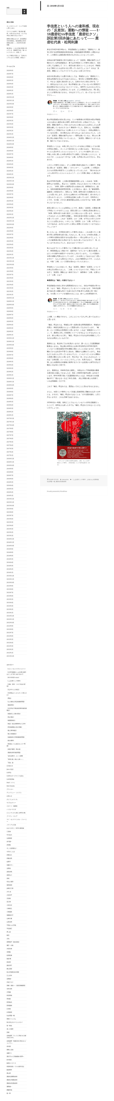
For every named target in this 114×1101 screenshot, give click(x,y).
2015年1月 (10, 535)
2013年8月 (10, 589)
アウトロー (10, 789)
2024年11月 (10, 141)
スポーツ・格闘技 (12, 806)
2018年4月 (10, 405)
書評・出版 (10, 945)
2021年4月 (10, 285)
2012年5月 (10, 639)
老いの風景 (10, 1029)
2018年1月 (10, 415)
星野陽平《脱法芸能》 (13, 942)
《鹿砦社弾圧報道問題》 (14, 752)
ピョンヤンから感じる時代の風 (16, 813)
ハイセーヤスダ (11, 809)
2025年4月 (10, 124)
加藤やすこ (10, 865)
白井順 (9, 1009)
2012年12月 (10, 616)
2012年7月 (10, 633)
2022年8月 (10, 231)
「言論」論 (10, 763)
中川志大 (9, 835)
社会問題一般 (11, 1015)
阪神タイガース (11, 1063)
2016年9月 (10, 469)
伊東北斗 (9, 855)
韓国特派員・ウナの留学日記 (15, 1066)
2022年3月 (10, 248)
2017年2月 (10, 452)
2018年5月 (10, 402)
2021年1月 (10, 294)
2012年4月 (10, 643)
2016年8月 (10, 472)
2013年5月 (10, 599)
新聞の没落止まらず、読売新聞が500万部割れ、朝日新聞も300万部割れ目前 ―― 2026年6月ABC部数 (17, 42)
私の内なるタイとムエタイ (15, 1022)
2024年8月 (10, 151)
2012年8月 (10, 629)
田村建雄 (9, 1005)
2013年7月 (10, 592)
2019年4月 (10, 365)
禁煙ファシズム (11, 1019)
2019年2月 (10, 372)
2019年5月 (10, 361)
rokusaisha (65, 479)
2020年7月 (10, 315)
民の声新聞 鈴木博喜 (13, 972)
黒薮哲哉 (9, 1090)
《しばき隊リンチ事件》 (14, 681)
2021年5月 (10, 281)
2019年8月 (10, 351)
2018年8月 (10, 392)
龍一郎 (9, 1093)
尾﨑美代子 (10, 915)
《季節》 (9, 698)
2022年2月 (10, 251)
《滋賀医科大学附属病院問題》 (16, 737)
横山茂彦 (9, 969)
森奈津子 (9, 965)
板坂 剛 (9, 959)
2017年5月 (10, 442)
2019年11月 (10, 341)
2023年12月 (10, 177)
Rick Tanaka (11, 786)
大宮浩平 (9, 895)
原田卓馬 (9, 872)
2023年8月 (10, 191)
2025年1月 (10, 134)
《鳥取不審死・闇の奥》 (14, 749)
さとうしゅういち (12, 799)
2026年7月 (10, 74)
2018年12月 (10, 378)
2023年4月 (10, 204)
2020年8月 (10, 311)
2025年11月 (10, 100)
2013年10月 (10, 582)
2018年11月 (10, 382)
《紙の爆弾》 (11, 740)
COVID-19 (10, 766)
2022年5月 (10, 241)
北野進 (9, 868)
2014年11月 (10, 542)
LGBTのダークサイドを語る (15, 776)
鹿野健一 (9, 1086)
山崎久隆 (9, 918)
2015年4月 (10, 525)
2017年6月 (10, 438)
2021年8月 (10, 271)
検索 (8, 8)
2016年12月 (10, 459)
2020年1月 (10, 335)
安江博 (9, 902)
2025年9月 (10, 107)
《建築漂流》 (11, 705)
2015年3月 (10, 529)
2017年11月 (10, 422)
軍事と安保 (10, 1050)
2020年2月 (10, 331)
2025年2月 (10, 131)
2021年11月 (10, 261)
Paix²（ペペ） (11, 783)
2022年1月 (10, 254)
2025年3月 (10, 127)
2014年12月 (10, 539)
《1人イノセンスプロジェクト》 (16, 669)
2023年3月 (10, 207)
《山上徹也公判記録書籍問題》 (16, 702)
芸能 (8, 1032)
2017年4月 (10, 445)
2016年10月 (10, 465)
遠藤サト (9, 1053)
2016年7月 (10, 475)
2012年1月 (10, 653)
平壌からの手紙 (11, 925)
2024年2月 (10, 171)
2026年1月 (10, 94)
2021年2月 (10, 291)
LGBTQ (9, 772)
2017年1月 (10, 455)
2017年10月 (10, 425)
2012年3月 (10, 646)
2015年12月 (10, 499)
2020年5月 (10, 321)
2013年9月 (10, 586)
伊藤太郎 (9, 858)
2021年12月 (10, 258)
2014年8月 (10, 552)
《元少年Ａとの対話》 (13, 689)
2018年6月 (10, 398)
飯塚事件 (9, 1070)
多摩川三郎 (10, 888)
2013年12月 (10, 576)
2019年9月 (10, 348)
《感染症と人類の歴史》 (14, 714)
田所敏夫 (9, 1002)
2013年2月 (10, 609)
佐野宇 (9, 862)
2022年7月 (10, 234)
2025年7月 (10, 114)
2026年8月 (10, 70)
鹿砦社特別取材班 (12, 1083)
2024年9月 (10, 147)
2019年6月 (10, 358)
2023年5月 (10, 201)
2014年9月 (10, 549)
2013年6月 (10, 596)
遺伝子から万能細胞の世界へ (15, 1056)
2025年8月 (10, 110)
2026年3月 (10, 87)
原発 (8, 878)
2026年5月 (10, 80)
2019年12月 (10, 338)
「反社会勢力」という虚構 (15, 756)
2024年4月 (10, 164)
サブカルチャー (11, 803)
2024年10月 (10, 144)
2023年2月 (10, 211)
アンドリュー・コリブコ (14, 793)
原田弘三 (9, 875)
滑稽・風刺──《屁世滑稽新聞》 (16, 985)
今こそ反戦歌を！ (12, 848)
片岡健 (9, 992)
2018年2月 (10, 412)
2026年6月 (10, 77)
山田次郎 (9, 922)
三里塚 (9, 831)
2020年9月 (10, 308)
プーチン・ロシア (12, 816)
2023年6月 (10, 197)
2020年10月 (10, 305)
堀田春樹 (9, 885)
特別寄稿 (9, 995)
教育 (8, 935)
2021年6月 (10, 278)
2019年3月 (10, 368)
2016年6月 (10, 479)
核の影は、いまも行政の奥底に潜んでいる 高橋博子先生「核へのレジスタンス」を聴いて (17, 50)
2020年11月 (10, 301)
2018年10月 (10, 385)
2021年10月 (10, 264)
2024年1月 (10, 174)
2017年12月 (10, 418)
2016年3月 (10, 489)
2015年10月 (10, 505)
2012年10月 (10, 622)
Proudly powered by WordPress (57, 491)
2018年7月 (10, 395)
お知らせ (9, 796)
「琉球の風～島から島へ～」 (15, 759)
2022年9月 (10, 228)
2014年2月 (10, 569)
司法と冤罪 (10, 882)
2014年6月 (10, 556)
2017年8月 (10, 432)
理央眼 (9, 999)
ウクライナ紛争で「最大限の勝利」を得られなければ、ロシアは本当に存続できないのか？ (17, 33)
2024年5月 (10, 161)
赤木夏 (9, 1046)
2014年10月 (10, 546)
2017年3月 (10, 448)
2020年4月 (10, 325)
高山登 (9, 1073)
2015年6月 (10, 519)
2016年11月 (10, 462)
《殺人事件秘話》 (12, 730)
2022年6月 (10, 238)
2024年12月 (10, 137)
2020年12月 (10, 298)
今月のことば (11, 852)
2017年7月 (10, 435)
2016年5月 (10, 482)
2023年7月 (10, 194)
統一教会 (9, 1026)
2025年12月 (10, 97)
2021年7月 (10, 275)
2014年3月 (10, 566)
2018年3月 (10, 408)
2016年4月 (10, 485)
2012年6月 (10, 636)
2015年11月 (10, 502)
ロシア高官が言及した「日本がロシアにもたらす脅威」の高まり (17, 57)
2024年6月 (10, 157)
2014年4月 (10, 562)
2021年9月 (10, 268)
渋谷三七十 (10, 982)
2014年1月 (10, 572)
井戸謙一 (9, 841)
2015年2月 (10, 532)
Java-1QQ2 (10, 769)
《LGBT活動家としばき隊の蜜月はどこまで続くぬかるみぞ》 (16, 673)
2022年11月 (10, 221)
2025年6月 (10, 117)
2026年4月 (10, 84)
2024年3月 (10, 167)
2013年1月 (10, 613)
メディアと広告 (11, 825)
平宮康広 (9, 928)
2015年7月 (10, 515)
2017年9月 (10, 428)
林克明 (9, 962)
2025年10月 (10, 104)
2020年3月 (10, 328)
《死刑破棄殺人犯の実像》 (15, 727)
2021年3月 (10, 288)
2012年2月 (10, 649)
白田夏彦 (9, 1012)
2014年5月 (10, 559)
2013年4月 (10, 602)
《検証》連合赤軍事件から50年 (16, 724)
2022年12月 (10, 218)
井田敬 (9, 845)
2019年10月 (10, 345)
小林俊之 (9, 908)
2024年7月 (10, 154)
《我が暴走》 (11, 717)
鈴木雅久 (9, 1060)
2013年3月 (10, 606)
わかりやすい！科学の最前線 (15, 828)
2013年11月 (10, 579)
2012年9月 (10, 626)
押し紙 (9, 932)
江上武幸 (9, 975)
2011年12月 (10, 656)
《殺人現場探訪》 (12, 734)
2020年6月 (10, 318)
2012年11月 (10, 619)
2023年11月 (10, 181)
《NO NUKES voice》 (13, 677)
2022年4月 (10, 244)
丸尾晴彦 (9, 838)
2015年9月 (10, 509)
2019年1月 (10, 375)
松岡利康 (9, 955)
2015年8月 (10, 512)
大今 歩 (9, 892)
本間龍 (9, 952)
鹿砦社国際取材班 (12, 1076)
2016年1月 (10, 495)
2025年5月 (10, 121)
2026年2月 (10, 90)
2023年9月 (10, 187)
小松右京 (9, 905)
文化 (8, 939)
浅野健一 (9, 979)
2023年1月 (10, 214)
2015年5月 (10, 522)
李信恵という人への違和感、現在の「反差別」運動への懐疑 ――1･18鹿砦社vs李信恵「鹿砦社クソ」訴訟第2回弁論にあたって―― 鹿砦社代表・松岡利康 (73, 34)
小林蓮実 (9, 912)
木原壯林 (9, 949)
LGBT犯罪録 (10, 779)
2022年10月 (10, 224)
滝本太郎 (9, 989)
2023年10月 (10, 184)
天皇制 (9, 898)
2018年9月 (10, 388)
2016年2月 (10, 492)
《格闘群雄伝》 (11, 720)
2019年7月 (10, 355)
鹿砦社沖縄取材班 (12, 1080)
